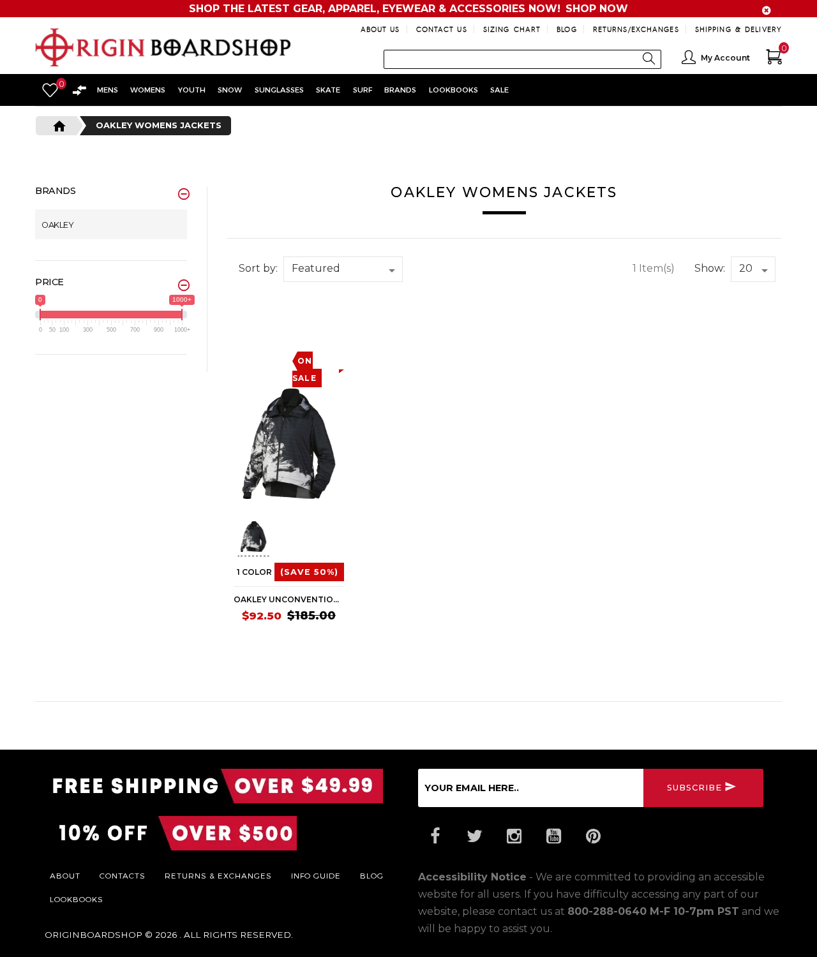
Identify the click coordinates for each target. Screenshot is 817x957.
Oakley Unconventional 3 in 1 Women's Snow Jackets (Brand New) (289, 599)
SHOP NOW (597, 9)
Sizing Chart (512, 29)
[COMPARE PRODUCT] (269, 323)
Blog (566, 29)
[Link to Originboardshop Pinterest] (593, 836)
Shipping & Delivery (738, 29)
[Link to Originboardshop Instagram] (513, 836)
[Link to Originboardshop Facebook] (434, 836)
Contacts (123, 875)
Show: (709, 268)
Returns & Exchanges (218, 875)
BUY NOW (319, 641)
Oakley (57, 225)
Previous (228, 539)
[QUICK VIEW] (292, 323)
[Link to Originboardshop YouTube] (553, 836)
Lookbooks (76, 898)
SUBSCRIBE (694, 787)
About (65, 875)
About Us (380, 29)
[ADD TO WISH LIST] (243, 323)
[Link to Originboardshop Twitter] (474, 836)
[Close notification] (766, 10)
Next (344, 539)
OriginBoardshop (93, 935)
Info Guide (316, 875)
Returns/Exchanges (636, 29)
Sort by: (258, 268)
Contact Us (441, 29)
